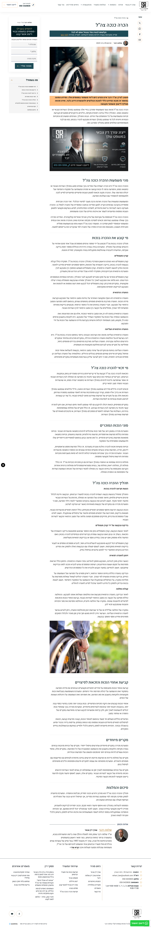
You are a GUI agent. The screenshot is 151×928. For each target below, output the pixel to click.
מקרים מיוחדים (31, 106)
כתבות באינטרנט (94, 881)
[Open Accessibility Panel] (3, 465)
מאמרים (98, 888)
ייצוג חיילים (73, 881)
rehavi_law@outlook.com (122, 875)
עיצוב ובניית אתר (25, 924)
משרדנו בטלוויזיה (94, 885)
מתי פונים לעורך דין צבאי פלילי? (20, 876)
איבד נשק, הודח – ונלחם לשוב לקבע (44, 898)
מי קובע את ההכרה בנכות (29, 90)
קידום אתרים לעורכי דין (39, 924)
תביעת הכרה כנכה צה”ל (69, 891)
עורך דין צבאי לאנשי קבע (68, 885)
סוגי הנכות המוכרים (30, 97)
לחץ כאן (64, 34)
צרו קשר (97, 891)
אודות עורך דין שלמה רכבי (93, 876)
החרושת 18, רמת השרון (123, 872)
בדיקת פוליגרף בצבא (21, 885)
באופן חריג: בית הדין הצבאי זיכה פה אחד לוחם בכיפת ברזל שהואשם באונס (43, 874)
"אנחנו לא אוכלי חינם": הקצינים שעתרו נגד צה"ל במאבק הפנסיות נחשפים (44, 882)
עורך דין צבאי (96, 872)
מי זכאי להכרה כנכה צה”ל (28, 93)
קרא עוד (75, 847)
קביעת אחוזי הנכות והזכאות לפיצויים (25, 103)
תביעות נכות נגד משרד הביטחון (69, 873)
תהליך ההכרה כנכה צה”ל (29, 100)
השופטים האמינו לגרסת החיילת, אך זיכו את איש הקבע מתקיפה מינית (45, 891)
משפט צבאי (73, 878)
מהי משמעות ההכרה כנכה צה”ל (27, 87)
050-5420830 (127, 879)
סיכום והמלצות (31, 110)
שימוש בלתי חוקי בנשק (20, 881)
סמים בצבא (73, 888)
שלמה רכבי (118, 43)
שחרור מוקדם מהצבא (21, 872)
